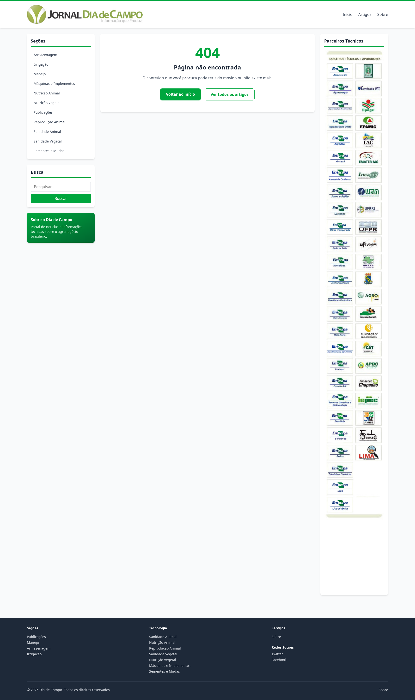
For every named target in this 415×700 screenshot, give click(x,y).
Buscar (61, 198)
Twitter (277, 654)
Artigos (365, 14)
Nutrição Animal (47, 93)
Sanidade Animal (47, 131)
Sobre (382, 14)
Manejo (40, 74)
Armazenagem (45, 54)
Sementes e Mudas (49, 151)
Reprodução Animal (49, 122)
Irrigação (41, 64)
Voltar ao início (180, 94)
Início (348, 14)
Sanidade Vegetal (48, 141)
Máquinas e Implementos (54, 83)
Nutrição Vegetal (47, 102)
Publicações (43, 112)
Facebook (279, 659)
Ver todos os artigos (230, 94)
